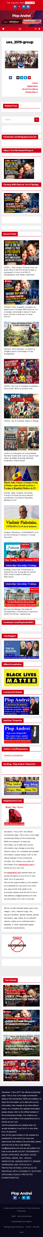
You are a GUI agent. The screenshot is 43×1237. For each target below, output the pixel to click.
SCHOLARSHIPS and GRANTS (21, 1221)
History (29, 1040)
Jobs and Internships (13, 993)
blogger (22, 990)
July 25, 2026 (13, 1003)
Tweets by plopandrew (13, 755)
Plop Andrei (21, 16)
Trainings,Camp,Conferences (14, 1227)
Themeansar (21, 1211)
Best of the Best (11, 990)
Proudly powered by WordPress (14, 1208)
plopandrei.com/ (26, 864)
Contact (28, 1227)
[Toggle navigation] (20, 28)
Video (21, 1232)
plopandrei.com (14, 872)
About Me (36, 1227)
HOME (13, 1216)
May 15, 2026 (13, 1052)
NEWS (24, 993)
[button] (36, 29)
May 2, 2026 (12, 1077)
